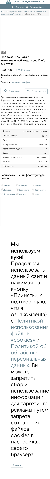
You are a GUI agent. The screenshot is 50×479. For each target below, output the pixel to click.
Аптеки (37, 186)
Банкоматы (24, 190)
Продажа (38, 12)
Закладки (20, 7)
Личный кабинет (37, 7)
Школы (6, 186)
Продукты (23, 186)
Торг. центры (40, 190)
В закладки (14, 91)
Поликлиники (9, 194)
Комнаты (28, 12)
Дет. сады (7, 190)
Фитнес (22, 194)
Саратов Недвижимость (11, 12)
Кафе (36, 194)
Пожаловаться (39, 91)
